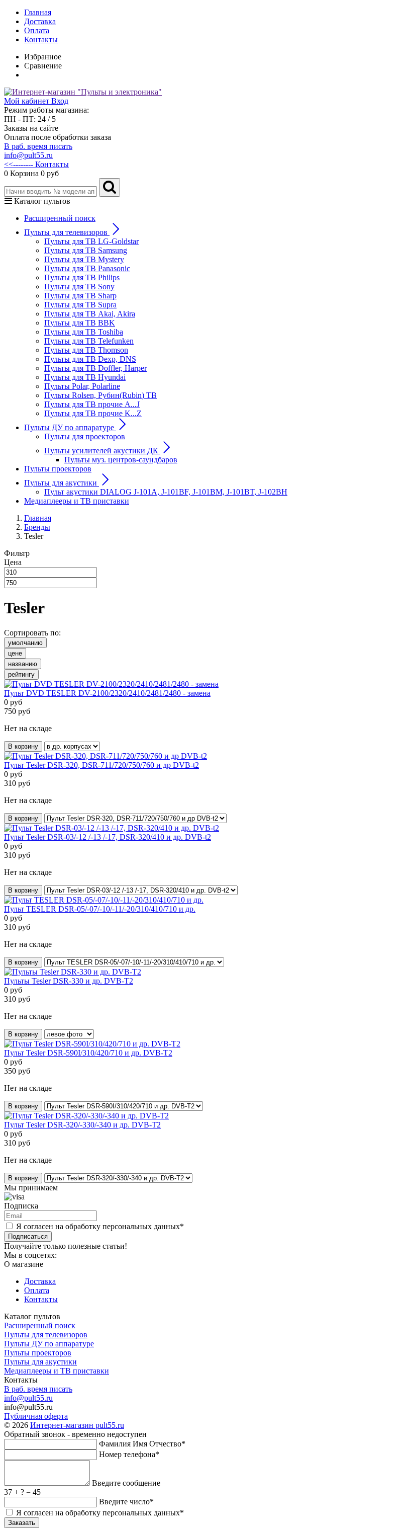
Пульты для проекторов (84, 436)
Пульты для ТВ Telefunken (89, 341)
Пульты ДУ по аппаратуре (49, 1343)
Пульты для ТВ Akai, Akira (89, 313)
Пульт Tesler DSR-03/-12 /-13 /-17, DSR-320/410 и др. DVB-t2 (107, 837)
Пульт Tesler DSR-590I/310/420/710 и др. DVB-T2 (88, 1053)
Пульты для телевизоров (45, 1334)
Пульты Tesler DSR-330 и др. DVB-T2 (68, 981)
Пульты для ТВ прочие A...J (92, 404)
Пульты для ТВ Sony (79, 286)
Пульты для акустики (40, 1361)
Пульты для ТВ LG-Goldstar (91, 241)
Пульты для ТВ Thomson (86, 350)
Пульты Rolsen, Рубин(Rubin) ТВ (100, 395)
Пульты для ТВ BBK (79, 322)
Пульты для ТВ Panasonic (87, 268)
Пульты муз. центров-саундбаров (120, 459)
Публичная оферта (36, 1416)
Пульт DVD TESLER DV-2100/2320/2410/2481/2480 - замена (107, 693)
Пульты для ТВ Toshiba (83, 332)
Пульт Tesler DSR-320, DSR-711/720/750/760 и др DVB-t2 (101, 765)
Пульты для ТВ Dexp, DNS (90, 359)
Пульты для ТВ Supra (80, 304)
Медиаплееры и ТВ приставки (76, 501)
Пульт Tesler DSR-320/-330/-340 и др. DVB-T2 (82, 1124)
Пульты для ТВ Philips (82, 277)
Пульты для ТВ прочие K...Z (93, 413)
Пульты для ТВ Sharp (80, 295)
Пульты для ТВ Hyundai (85, 377)
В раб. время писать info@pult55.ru (38, 150)
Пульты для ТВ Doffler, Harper (95, 368)
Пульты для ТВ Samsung (85, 250)
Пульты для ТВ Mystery (84, 259)
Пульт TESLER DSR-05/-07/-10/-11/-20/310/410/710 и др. (99, 909)
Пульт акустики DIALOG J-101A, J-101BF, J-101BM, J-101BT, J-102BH (165, 492)
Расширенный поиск (59, 218)
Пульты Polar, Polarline (82, 386)
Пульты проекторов (57, 468)
